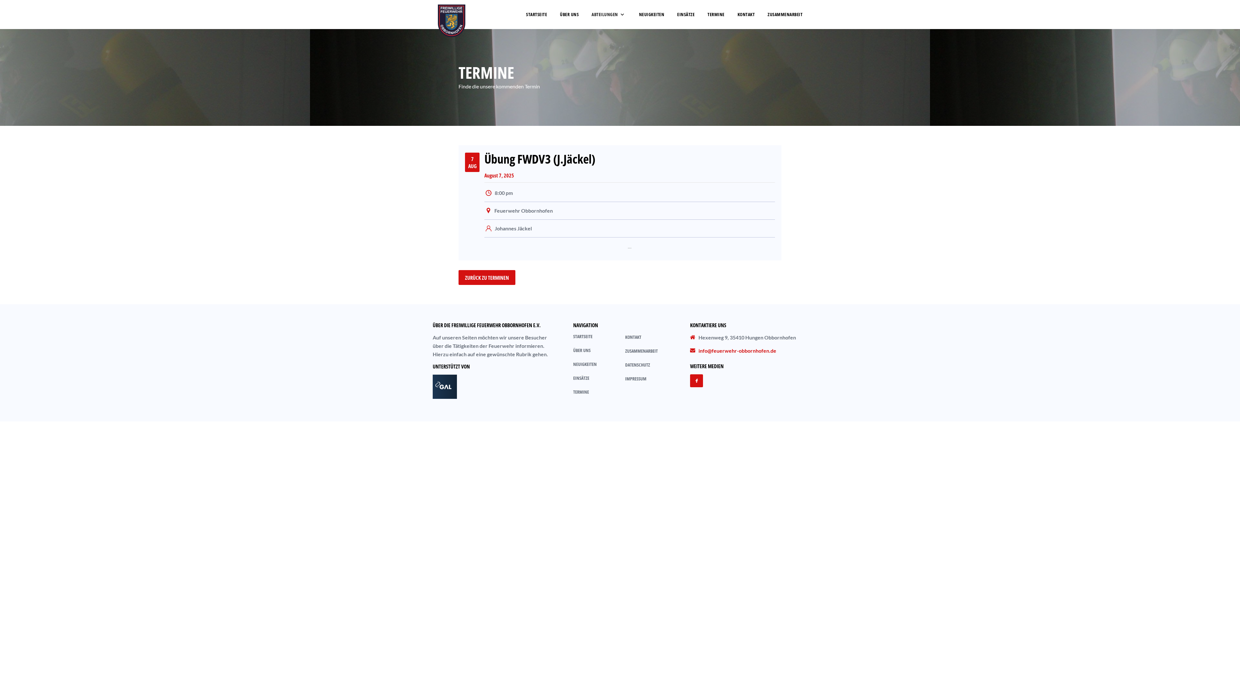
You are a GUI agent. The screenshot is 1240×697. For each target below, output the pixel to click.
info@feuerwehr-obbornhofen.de (737, 351)
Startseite (536, 14)
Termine (716, 14)
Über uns (582, 350)
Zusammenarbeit (641, 351)
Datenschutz (637, 365)
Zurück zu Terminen (487, 277)
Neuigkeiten (652, 14)
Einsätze (686, 14)
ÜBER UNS (569, 14)
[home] (451, 14)
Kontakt (746, 14)
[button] (607, 14)
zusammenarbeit (785, 14)
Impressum (635, 379)
